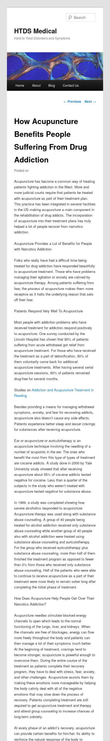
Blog (51, 85)
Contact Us (71, 85)
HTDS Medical (35, 30)
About (36, 85)
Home (19, 85)
